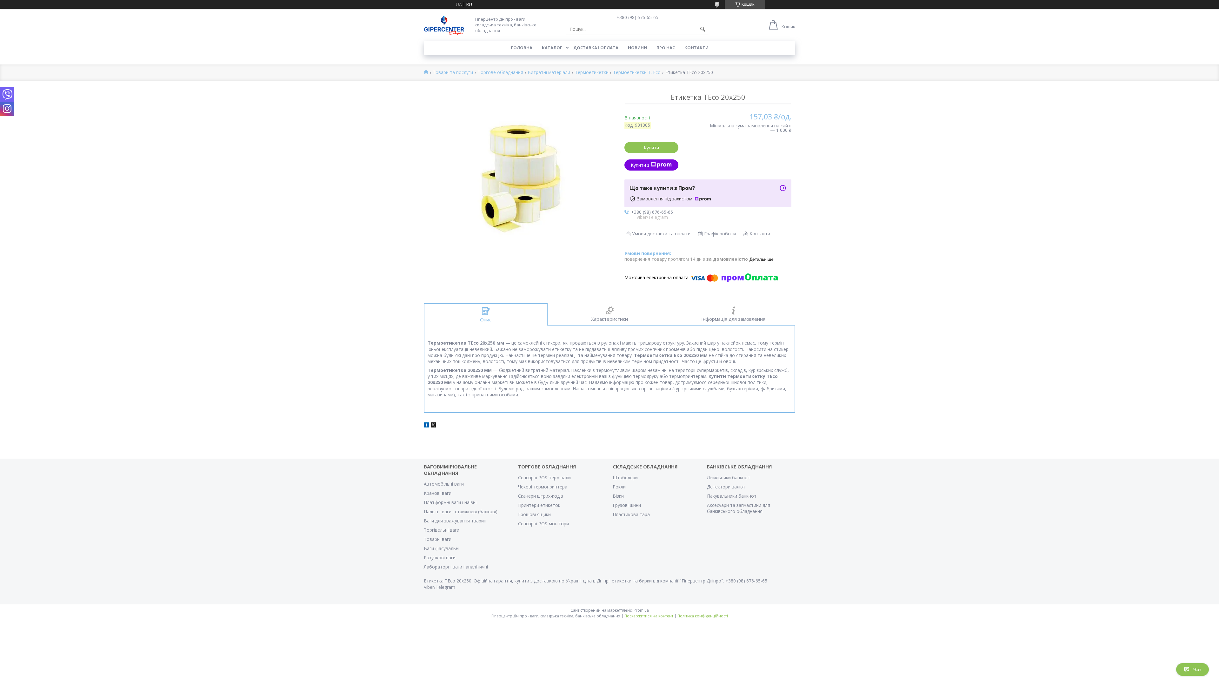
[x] (433, 426)
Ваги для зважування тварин (455, 521)
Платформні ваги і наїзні (450, 502)
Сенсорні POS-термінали (544, 477)
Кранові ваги (437, 493)
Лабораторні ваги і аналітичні (456, 567)
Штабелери (625, 477)
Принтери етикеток (539, 505)
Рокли (619, 487)
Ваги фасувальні (441, 548)
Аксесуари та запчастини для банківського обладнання (738, 508)
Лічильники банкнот (728, 477)
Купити (651, 148)
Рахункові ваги (440, 558)
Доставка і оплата (595, 47)
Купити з (640, 165)
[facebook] (426, 426)
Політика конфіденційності (702, 616)
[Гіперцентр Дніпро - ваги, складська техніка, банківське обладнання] (444, 25)
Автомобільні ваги (444, 484)
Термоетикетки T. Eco (637, 72)
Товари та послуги (453, 72)
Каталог (552, 47)
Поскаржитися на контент (648, 616)
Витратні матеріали (549, 72)
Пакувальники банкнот (731, 496)
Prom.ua (641, 610)
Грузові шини (627, 505)
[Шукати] (702, 29)
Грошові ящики (534, 514)
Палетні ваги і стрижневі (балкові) (460, 511)
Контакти (696, 47)
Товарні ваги (437, 539)
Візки (618, 496)
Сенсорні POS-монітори (543, 524)
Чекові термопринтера (542, 487)
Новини (637, 47)
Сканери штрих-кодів (540, 496)
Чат (1197, 669)
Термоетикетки (592, 72)
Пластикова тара (631, 514)
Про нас (665, 47)
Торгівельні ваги (441, 530)
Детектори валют (726, 487)
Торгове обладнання (500, 72)
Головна (521, 47)
